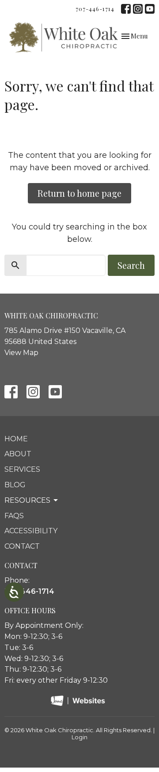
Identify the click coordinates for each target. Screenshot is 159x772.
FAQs (14, 516)
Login (79, 737)
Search (131, 265)
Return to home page (79, 193)
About (17, 454)
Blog (15, 485)
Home (16, 439)
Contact (22, 546)
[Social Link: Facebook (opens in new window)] (126, 9)
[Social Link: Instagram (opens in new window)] (138, 9)
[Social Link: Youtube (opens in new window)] (150, 9)
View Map (21, 352)
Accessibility (30, 531)
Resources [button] (27, 500)
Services (22, 469)
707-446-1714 (95, 8)
